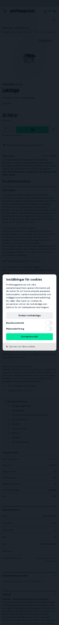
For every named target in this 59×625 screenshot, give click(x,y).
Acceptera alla (29, 336)
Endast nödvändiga (30, 315)
